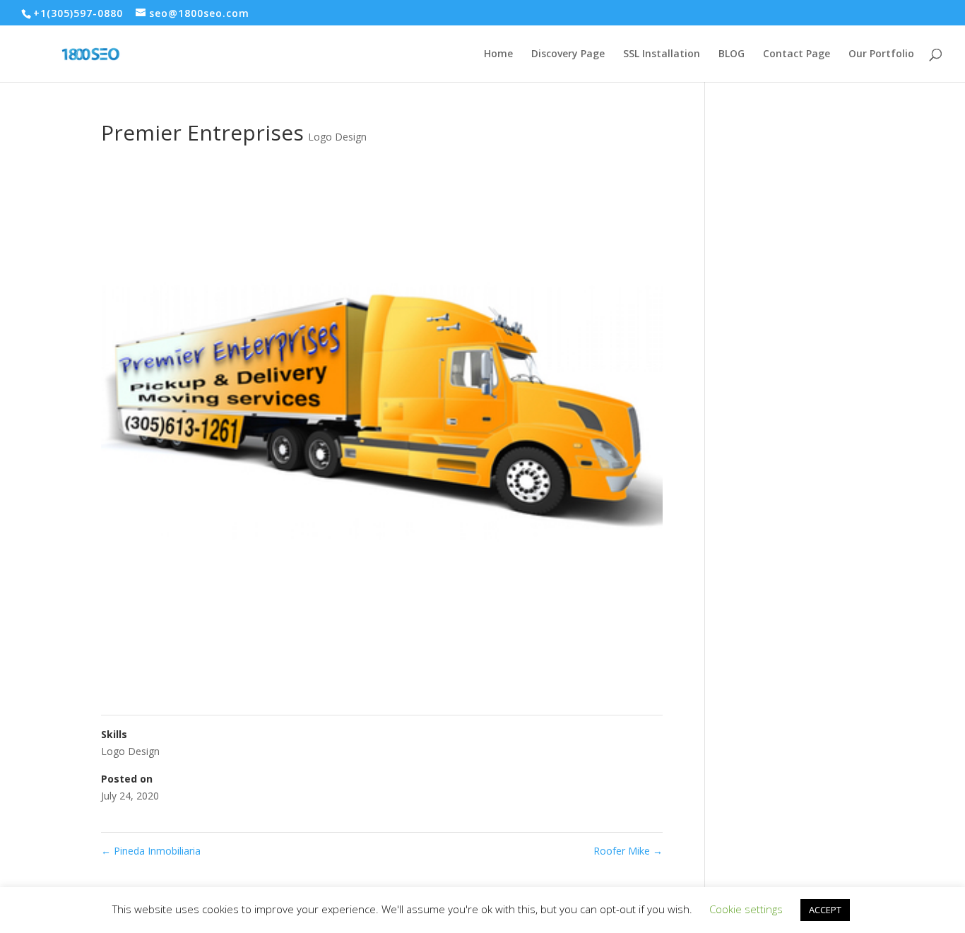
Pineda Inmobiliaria (151, 850)
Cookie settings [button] (746, 909)
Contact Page (796, 54)
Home (498, 54)
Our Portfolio (881, 54)
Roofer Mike (628, 850)
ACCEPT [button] (825, 909)
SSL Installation (661, 54)
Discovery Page (568, 54)
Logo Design (337, 136)
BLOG (731, 54)
